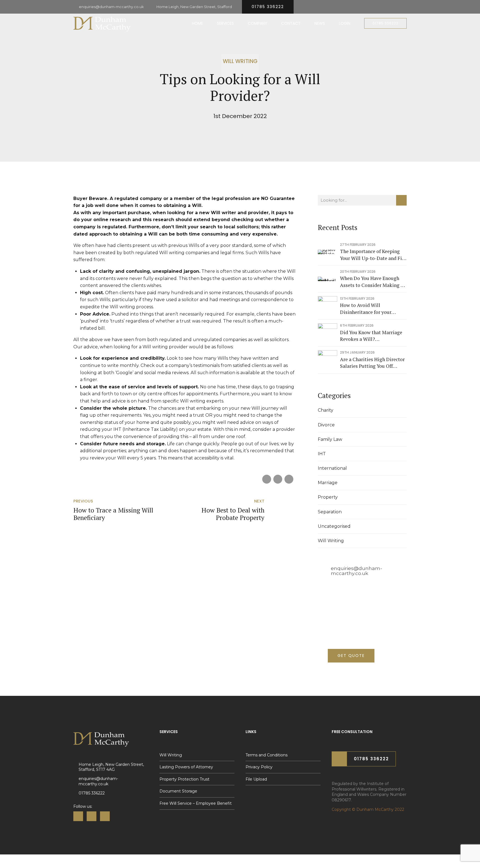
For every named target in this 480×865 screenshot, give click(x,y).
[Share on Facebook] (266, 479)
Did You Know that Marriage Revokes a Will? (371, 335)
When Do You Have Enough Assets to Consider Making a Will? (371, 282)
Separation (330, 511)
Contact (291, 23)
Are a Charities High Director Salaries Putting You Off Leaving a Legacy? (372, 363)
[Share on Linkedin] (288, 479)
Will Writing (240, 61)
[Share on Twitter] (277, 479)
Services (225, 23)
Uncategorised (334, 526)
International (332, 468)
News (319, 23)
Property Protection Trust (184, 779)
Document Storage (178, 791)
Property (328, 497)
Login (344, 23)
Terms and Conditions (267, 755)
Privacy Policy (259, 766)
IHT (322, 453)
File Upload (256, 779)
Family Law (330, 439)
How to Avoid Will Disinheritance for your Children (365, 309)
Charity (325, 410)
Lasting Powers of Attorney (186, 766)
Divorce (326, 425)
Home (197, 23)
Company (257, 23)
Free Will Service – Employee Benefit (195, 803)
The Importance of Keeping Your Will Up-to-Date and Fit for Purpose (372, 255)
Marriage (328, 482)
